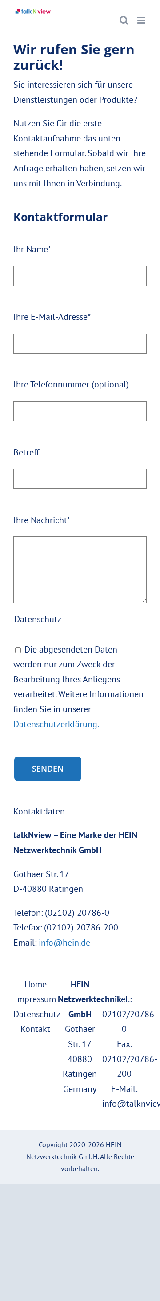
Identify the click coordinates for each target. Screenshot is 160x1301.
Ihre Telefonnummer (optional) (71, 384)
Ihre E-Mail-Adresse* (52, 316)
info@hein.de (64, 942)
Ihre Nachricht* (41, 520)
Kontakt (35, 1029)
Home (35, 984)
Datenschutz (36, 1014)
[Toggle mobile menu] (142, 20)
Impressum (35, 999)
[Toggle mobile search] (124, 20)
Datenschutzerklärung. (56, 724)
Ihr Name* (32, 249)
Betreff (26, 452)
